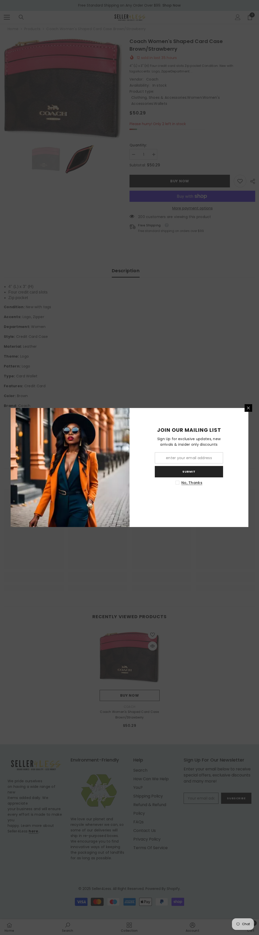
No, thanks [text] (191, 482)
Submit (188, 472)
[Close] (248, 408)
